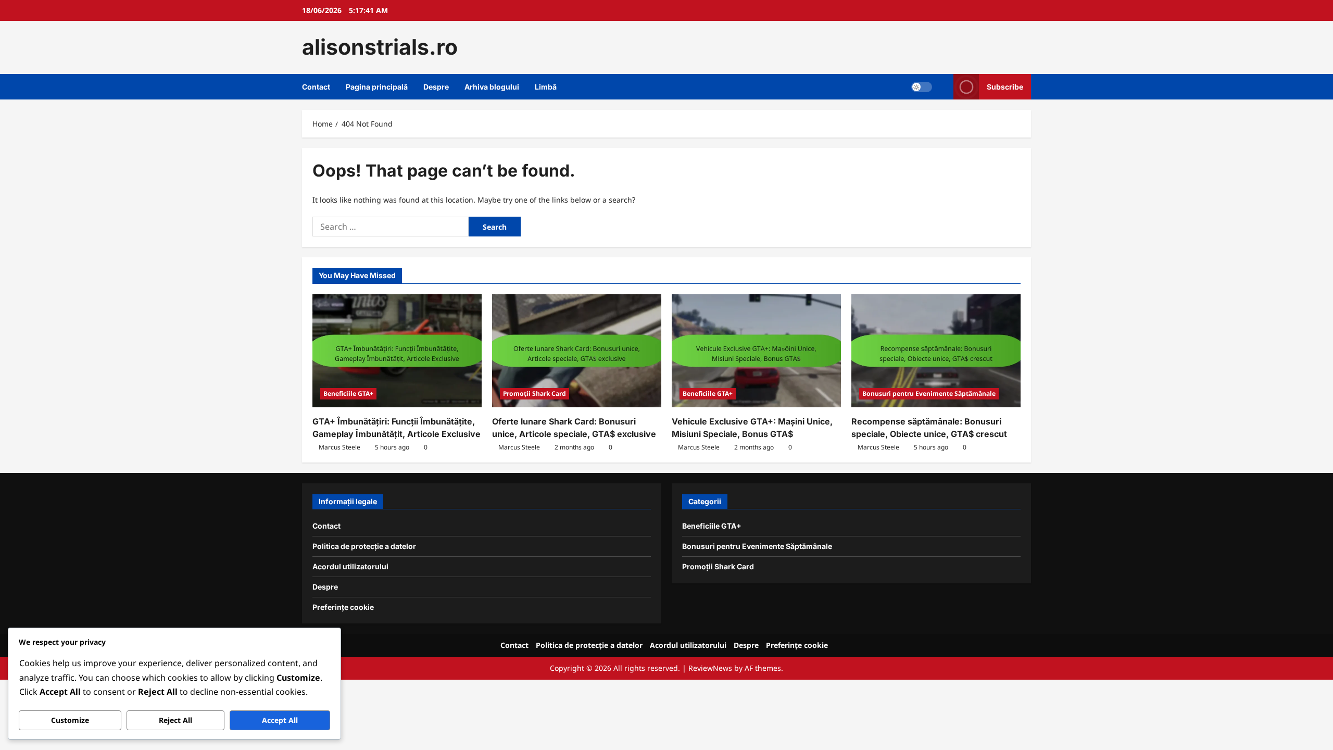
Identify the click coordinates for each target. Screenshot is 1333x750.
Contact (316, 86)
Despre (436, 86)
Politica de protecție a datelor (364, 546)
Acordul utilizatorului (350, 566)
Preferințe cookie (343, 607)
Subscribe (1005, 86)
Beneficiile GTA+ (348, 393)
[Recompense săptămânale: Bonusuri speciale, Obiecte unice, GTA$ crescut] (936, 350)
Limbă (546, 86)
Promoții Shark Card (534, 393)
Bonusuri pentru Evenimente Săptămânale (929, 393)
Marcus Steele (339, 447)
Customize (70, 720)
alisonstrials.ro (380, 47)
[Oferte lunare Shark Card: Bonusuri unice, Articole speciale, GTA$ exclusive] (576, 350)
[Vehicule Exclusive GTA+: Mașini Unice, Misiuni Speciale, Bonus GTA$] (756, 350)
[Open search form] (943, 87)
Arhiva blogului (491, 86)
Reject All (175, 720)
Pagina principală (377, 86)
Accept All (280, 720)
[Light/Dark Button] (921, 86)
